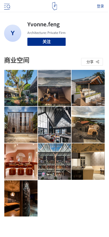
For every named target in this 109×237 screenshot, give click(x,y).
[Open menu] (6, 6)
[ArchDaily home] (54, 6)
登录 (100, 6)
